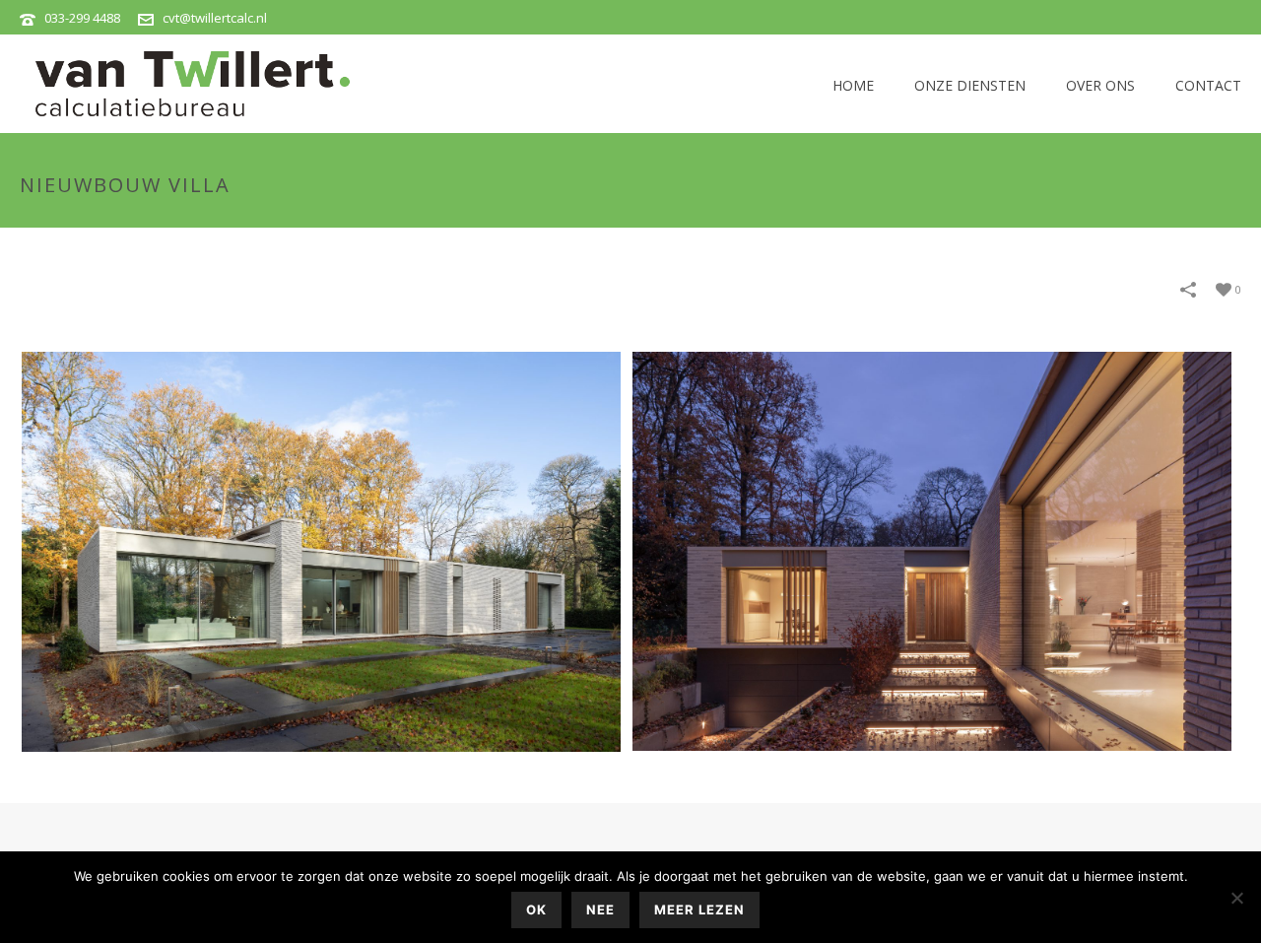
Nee (600, 909)
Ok (536, 909)
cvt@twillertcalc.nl (215, 18)
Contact (1208, 85)
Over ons (1100, 85)
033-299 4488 (82, 18)
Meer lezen (699, 909)
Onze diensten (970, 85)
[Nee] (1236, 898)
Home (853, 85)
